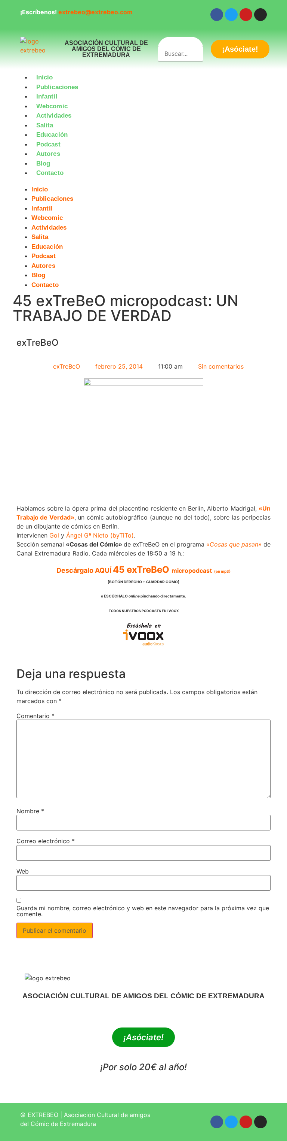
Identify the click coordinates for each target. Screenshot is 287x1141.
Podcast (48, 144)
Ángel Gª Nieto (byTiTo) (100, 535)
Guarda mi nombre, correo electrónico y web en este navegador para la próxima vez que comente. (142, 911)
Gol (54, 535)
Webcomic (52, 106)
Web (22, 871)
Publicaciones (57, 87)
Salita (44, 125)
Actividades (53, 115)
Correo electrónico (45, 841)
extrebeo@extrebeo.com (95, 12)
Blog (43, 163)
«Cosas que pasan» (234, 544)
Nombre (30, 811)
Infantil (47, 96)
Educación (52, 134)
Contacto (50, 172)
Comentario (35, 716)
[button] (143, 182)
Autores (48, 153)
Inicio (44, 77)
